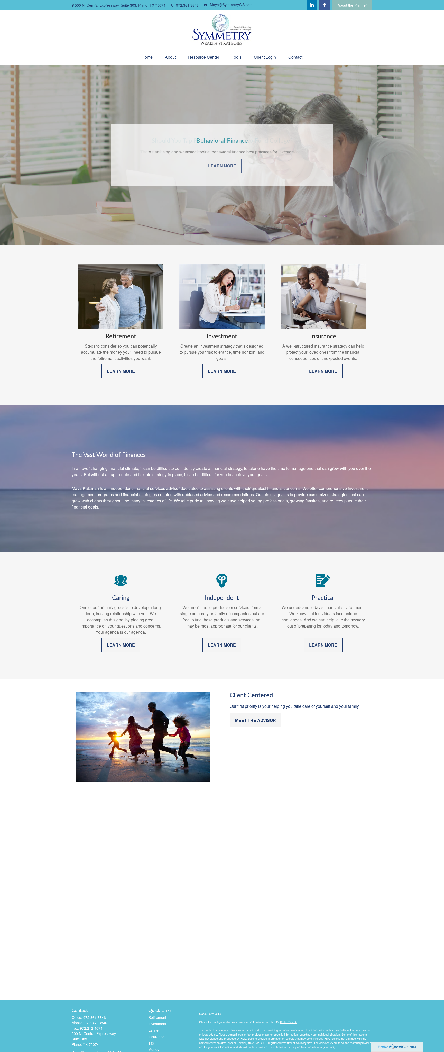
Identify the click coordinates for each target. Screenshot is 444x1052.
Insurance (156, 1036)
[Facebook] (324, 5)
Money (153, 1049)
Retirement (157, 1017)
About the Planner (352, 5)
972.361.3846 (187, 5)
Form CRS (214, 1014)
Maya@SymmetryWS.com (231, 4)
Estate (153, 1030)
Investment (157, 1023)
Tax (151, 1043)
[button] (147, 57)
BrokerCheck (288, 1022)
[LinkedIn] (312, 5)
